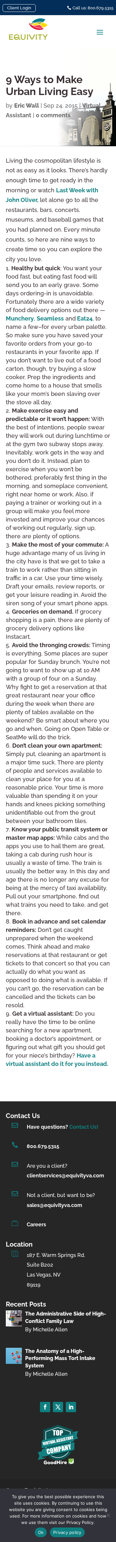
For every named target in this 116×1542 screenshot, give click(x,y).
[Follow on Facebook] (45, 1407)
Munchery (20, 318)
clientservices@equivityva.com (65, 1176)
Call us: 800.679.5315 (92, 7)
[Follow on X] (58, 1407)
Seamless (50, 318)
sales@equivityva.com (54, 1205)
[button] (100, 32)
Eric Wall (26, 105)
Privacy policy (67, 1532)
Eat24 (84, 318)
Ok (41, 1532)
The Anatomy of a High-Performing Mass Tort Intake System (60, 1358)
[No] (108, 1515)
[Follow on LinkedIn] (71, 1407)
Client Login (19, 7)
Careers (36, 1224)
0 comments (53, 115)
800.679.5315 (43, 1146)
